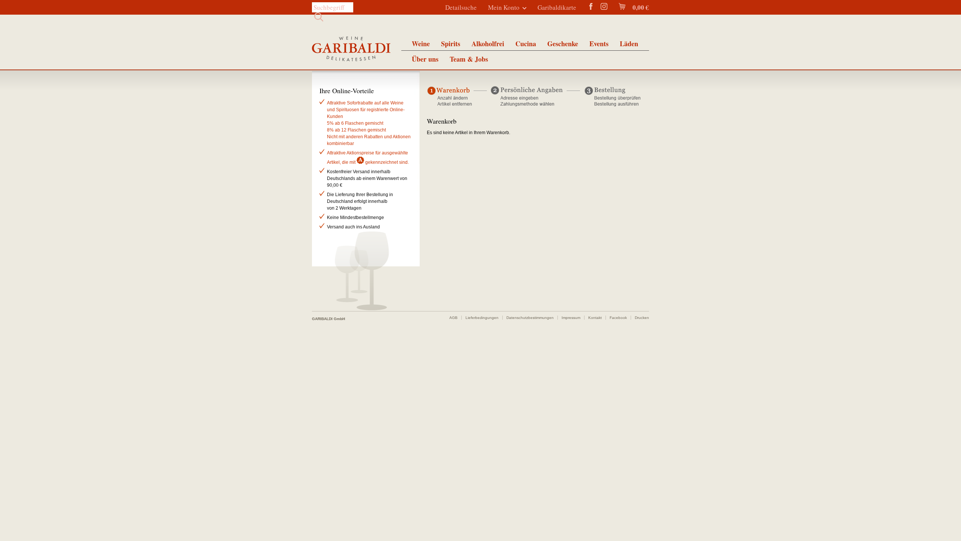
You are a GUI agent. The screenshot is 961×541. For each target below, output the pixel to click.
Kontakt (595, 318)
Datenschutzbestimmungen (530, 318)
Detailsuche (461, 7)
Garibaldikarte (557, 7)
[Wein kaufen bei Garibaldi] (351, 49)
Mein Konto (504, 7)
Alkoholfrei (487, 43)
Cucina (525, 43)
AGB (453, 318)
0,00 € (640, 7)
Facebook (618, 318)
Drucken (642, 318)
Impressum (571, 318)
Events (599, 43)
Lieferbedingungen (482, 318)
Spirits (450, 43)
